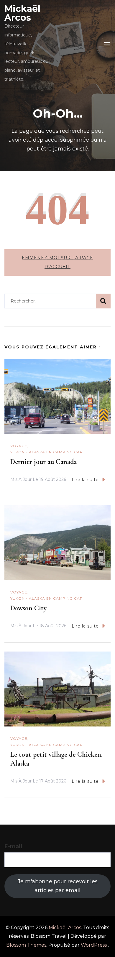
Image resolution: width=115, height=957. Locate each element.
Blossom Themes (26, 945)
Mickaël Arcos (22, 13)
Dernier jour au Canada (43, 461)
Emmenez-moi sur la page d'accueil (57, 262)
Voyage (18, 446)
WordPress (94, 945)
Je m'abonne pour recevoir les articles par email (58, 886)
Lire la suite (85, 479)
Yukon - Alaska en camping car (46, 452)
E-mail (13, 846)
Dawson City (28, 608)
